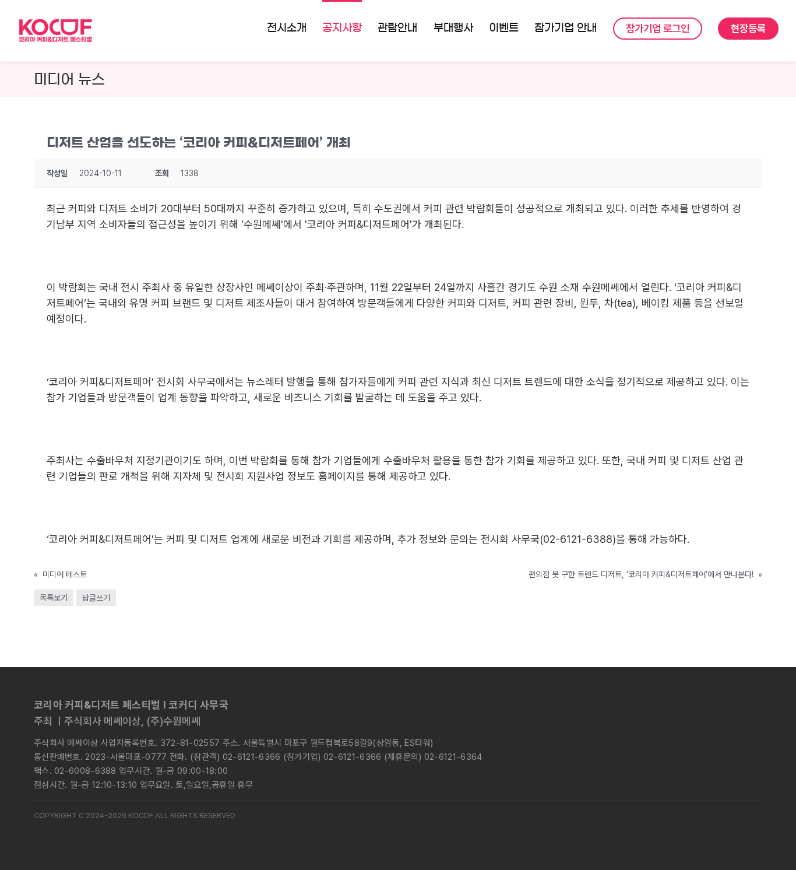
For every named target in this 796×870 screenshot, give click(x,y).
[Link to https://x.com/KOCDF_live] (659, 721)
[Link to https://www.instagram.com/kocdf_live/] (599, 721)
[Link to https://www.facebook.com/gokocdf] (629, 721)
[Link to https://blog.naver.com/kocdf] (690, 721)
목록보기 (54, 597)
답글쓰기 (96, 597)
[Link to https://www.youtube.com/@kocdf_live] (720, 721)
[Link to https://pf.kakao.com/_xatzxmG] (750, 721)
